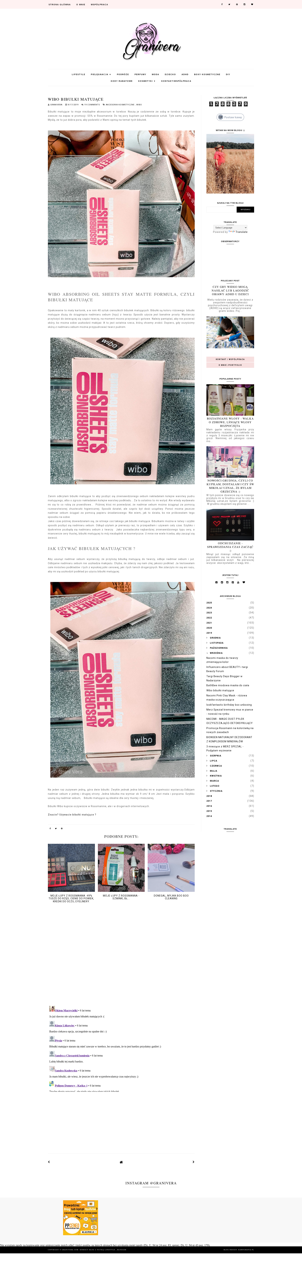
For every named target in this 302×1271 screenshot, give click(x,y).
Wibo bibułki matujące (220, 690)
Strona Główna (60, 4)
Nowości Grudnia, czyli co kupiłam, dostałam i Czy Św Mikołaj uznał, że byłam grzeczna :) (230, 486)
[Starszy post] (194, 1162)
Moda (155, 74)
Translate (242, 232)
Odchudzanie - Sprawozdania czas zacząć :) (230, 546)
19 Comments (92, 105)
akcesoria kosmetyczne (120, 105)
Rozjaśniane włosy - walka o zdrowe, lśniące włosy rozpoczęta (230, 422)
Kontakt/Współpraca (176, 81)
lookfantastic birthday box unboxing (229, 704)
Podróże (123, 74)
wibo (139, 105)
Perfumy (140, 74)
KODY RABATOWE (122, 81)
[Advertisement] (121, 1119)
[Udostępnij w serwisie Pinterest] (61, 829)
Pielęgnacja (101, 74)
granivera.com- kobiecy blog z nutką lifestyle (89, 1250)
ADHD (185, 74)
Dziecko (170, 74)
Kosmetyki (147, 81)
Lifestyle (78, 74)
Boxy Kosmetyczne (207, 74)
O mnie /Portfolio (230, 365)
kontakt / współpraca (230, 359)
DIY (228, 74)
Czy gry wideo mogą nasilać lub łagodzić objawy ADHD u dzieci (230, 290)
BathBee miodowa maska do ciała (227, 685)
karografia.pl (246, 1250)
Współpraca (99, 4)
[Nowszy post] (49, 1162)
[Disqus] (121, 957)
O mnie (80, 4)
